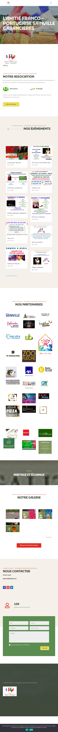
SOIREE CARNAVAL (38, 267)
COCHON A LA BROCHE (14, 188)
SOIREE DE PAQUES (13, 264)
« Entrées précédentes (11, 275)
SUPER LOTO (36, 188)
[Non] (56, 728)
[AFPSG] (10, 63)
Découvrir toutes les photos (29, 545)
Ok (27, 729)
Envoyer (44, 648)
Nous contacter (11, 104)
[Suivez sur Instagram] (8, 587)
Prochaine (48, 537)
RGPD (31, 729)
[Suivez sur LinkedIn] (11, 587)
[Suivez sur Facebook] (4, 587)
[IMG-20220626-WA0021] (45, 518)
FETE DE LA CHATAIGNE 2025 (41, 163)
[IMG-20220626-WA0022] (13, 531)
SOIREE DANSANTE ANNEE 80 (16, 213)
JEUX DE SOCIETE (37, 242)
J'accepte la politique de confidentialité (20, 645)
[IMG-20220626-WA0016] (13, 518)
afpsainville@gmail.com (9, 578)
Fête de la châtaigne (38, 217)
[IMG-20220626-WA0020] (29, 518)
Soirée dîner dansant (14, 163)
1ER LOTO (10, 238)
